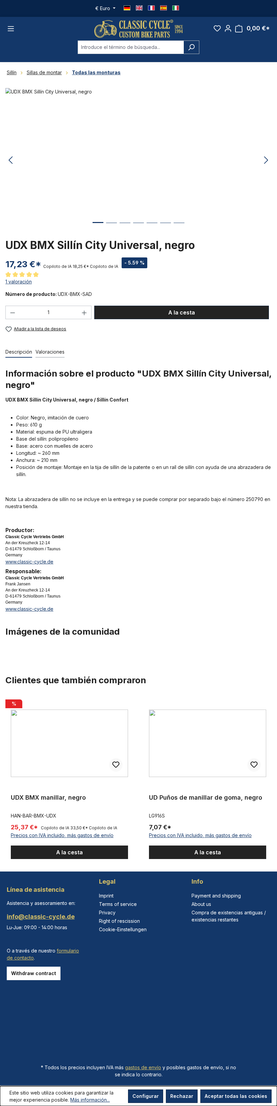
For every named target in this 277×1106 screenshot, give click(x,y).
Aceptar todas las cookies (236, 1096)
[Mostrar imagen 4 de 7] (138, 228)
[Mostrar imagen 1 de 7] (98, 227)
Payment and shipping (216, 895)
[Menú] (11, 29)
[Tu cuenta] (228, 28)
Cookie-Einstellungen (123, 929)
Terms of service (118, 904)
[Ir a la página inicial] (138, 29)
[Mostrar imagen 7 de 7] (179, 228)
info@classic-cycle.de (41, 916)
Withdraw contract (33, 973)
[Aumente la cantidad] (84, 312)
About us (201, 904)
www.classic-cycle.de (29, 561)
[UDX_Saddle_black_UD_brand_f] (138, 160)
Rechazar (181, 1096)
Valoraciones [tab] (50, 352)
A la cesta (181, 312)
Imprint (106, 895)
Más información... (90, 1100)
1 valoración (18, 281)
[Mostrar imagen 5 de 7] (152, 228)
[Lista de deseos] (217, 28)
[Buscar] (191, 47)
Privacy (107, 912)
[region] (138, 778)
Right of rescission (119, 921)
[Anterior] (10, 160)
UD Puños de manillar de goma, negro (205, 797)
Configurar (145, 1096)
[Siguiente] (266, 160)
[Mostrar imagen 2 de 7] (111, 228)
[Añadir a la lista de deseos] (116, 765)
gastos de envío (143, 1067)
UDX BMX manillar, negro (48, 797)
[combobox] (131, 47)
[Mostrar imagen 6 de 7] (165, 228)
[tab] (18, 352)
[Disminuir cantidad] (12, 312)
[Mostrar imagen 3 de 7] (125, 228)
